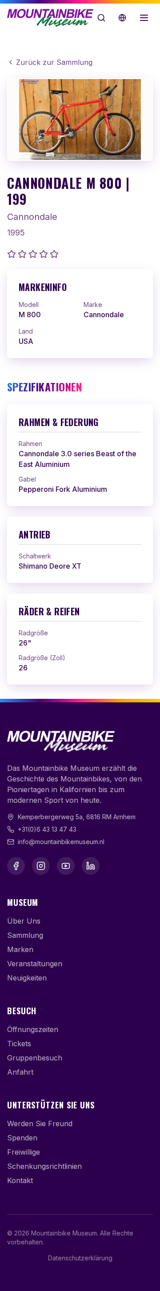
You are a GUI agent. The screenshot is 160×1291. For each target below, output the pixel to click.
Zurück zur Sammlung (54, 62)
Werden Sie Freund (39, 1123)
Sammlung (25, 935)
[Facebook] (16, 866)
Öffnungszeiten (32, 1029)
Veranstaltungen (34, 963)
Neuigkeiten (27, 977)
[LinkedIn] (91, 866)
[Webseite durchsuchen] (101, 18)
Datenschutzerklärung (80, 1258)
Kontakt (20, 1180)
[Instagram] (41, 866)
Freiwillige (23, 1152)
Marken (20, 949)
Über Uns (23, 920)
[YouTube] (66, 866)
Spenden (22, 1137)
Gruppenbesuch (34, 1057)
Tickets (19, 1043)
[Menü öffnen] (144, 18)
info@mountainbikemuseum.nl (61, 841)
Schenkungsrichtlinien (44, 1166)
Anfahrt (20, 1072)
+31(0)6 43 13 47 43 (47, 829)
